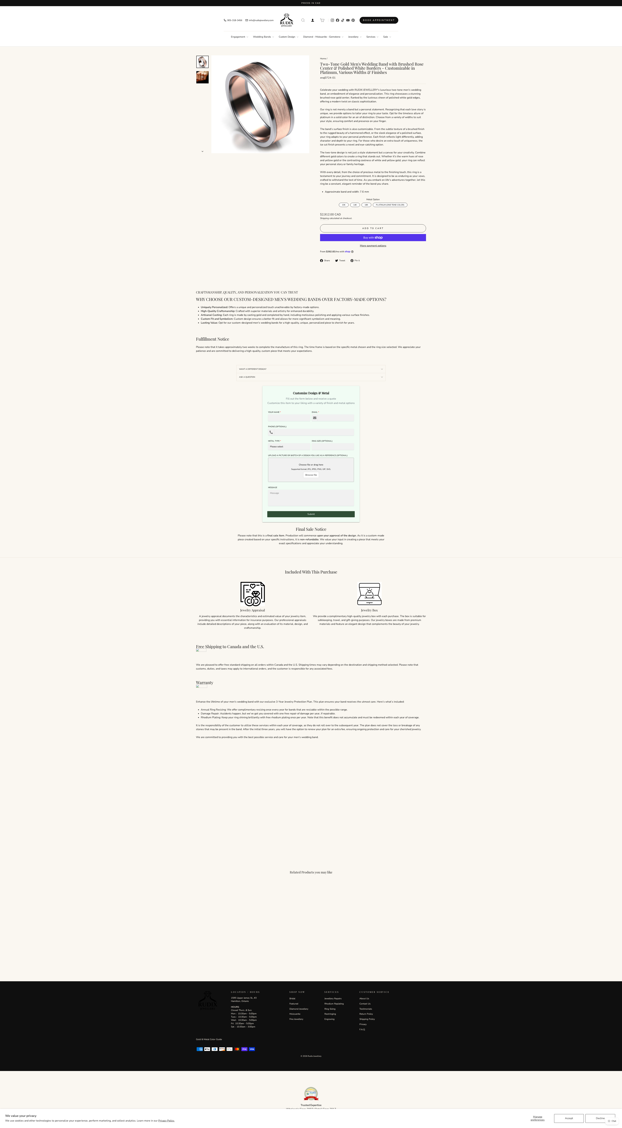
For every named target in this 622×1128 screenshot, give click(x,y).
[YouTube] (348, 20)
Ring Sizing (329, 1008)
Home (323, 58)
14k (355, 204)
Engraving (329, 1019)
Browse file (311, 474)
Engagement (238, 36)
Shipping (324, 218)
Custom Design (287, 36)
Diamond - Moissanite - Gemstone (322, 36)
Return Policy (366, 1013)
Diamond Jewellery (298, 1008)
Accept (569, 1118)
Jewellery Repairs (333, 998)
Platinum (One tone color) (390, 204)
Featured (293, 1003)
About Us (364, 998)
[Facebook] (337, 20)
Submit (311, 514)
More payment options (373, 245)
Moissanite (294, 1013)
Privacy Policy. (166, 1120)
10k (344, 204)
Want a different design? (252, 369)
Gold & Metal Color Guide (209, 1039)
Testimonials (365, 1008)
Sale (386, 36)
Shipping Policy (367, 1019)
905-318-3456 (234, 20)
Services (371, 36)
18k (366, 204)
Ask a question (247, 377)
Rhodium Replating (334, 1003)
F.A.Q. (362, 1029)
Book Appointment (379, 20)
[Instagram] (332, 20)
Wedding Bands (262, 36)
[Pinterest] (353, 20)
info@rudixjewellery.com (261, 20)
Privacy (363, 1024)
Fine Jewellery (296, 1019)
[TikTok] (342, 20)
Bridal (292, 998)
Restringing (330, 1013)
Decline (600, 1118)
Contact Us (365, 1003)
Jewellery (353, 36)
